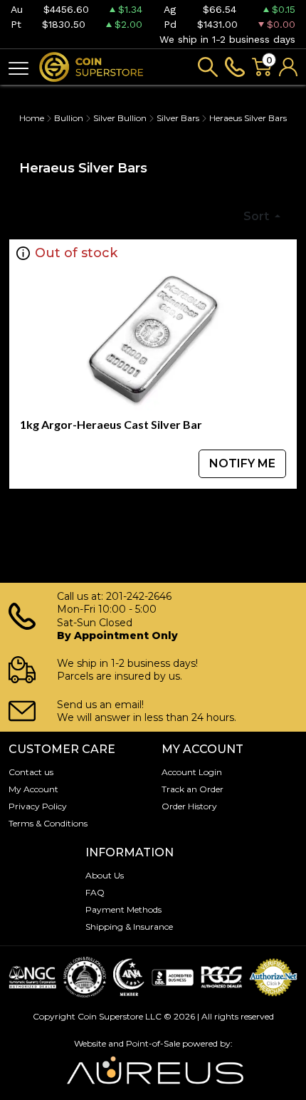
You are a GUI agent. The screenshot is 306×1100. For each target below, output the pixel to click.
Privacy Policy (38, 806)
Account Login (192, 772)
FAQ (95, 892)
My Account (33, 789)
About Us (104, 875)
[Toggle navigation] (18, 67)
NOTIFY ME (242, 463)
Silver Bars (178, 118)
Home (31, 118)
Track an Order (192, 789)
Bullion (68, 118)
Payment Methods (123, 909)
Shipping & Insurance (129, 926)
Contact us (31, 772)
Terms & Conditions (48, 823)
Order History (189, 806)
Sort (257, 216)
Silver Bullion (120, 118)
